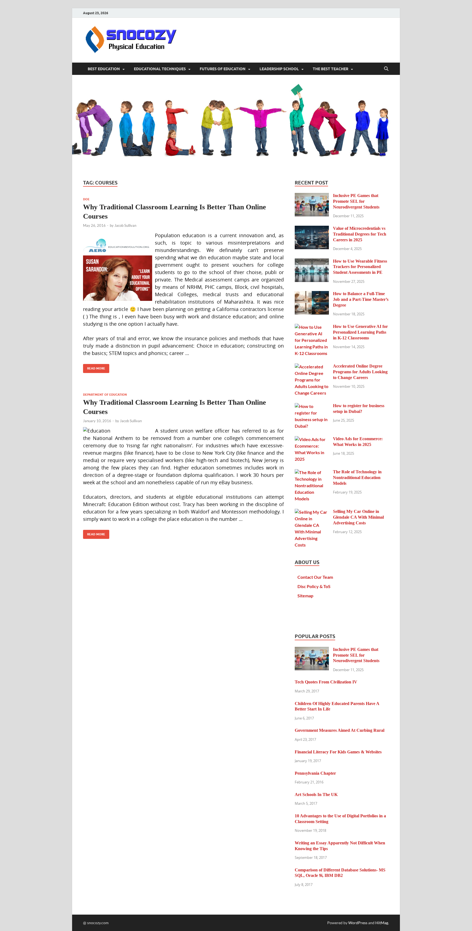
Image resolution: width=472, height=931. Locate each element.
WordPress (357, 922)
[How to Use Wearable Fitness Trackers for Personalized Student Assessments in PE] (312, 261)
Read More (94, 367)
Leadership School (279, 69)
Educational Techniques (160, 69)
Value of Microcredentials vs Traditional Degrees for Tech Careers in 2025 (359, 234)
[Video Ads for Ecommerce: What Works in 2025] (312, 439)
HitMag (381, 922)
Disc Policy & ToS (314, 586)
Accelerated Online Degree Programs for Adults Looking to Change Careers (360, 372)
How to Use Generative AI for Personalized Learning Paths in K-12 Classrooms (360, 332)
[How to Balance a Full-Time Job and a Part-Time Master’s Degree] (312, 294)
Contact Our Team (315, 577)
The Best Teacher (330, 69)
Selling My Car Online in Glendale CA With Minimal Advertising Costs (358, 517)
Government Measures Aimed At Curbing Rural (339, 730)
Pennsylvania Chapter (315, 773)
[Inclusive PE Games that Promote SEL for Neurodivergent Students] (312, 196)
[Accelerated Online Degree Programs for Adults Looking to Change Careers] (312, 366)
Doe (86, 199)
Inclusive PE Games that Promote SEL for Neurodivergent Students (356, 201)
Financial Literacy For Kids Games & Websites (338, 752)
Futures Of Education (223, 69)
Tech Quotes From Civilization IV (326, 682)
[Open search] (386, 69)
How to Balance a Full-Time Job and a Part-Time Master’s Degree (360, 299)
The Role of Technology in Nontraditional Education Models (357, 477)
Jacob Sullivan (125, 225)
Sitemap (305, 595)
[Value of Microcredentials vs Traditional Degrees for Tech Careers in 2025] (312, 228)
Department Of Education (105, 395)
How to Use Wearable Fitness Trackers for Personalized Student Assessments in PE (360, 267)
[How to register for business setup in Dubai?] (312, 406)
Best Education (104, 69)
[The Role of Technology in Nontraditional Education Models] (312, 472)
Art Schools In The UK (316, 794)
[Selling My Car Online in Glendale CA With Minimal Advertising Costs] (312, 512)
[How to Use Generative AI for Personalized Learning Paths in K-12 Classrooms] (312, 327)
